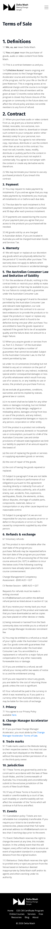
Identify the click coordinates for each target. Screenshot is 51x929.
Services (32, 914)
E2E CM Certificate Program (30, 910)
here (14, 715)
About (35, 917)
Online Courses (16, 914)
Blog (27, 917)
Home (10, 910)
